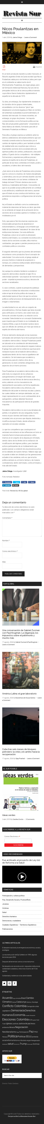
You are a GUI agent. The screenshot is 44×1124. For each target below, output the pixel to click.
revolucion (4, 1044)
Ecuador (27, 1015)
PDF (4, 70)
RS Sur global (23, 491)
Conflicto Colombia (14, 1006)
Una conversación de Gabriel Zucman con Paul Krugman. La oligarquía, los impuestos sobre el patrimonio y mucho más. (21, 634)
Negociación (21, 1027)
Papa (17, 1032)
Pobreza (4, 1037)
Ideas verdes (8, 815)
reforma (10, 1040)
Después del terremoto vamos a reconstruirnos (18, 962)
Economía (19, 1014)
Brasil (23, 998)
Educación (32, 1015)
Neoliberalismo (9, 1032)
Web (4, 562)
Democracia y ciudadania (11, 921)
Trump (23, 1043)
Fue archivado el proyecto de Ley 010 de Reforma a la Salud (21, 861)
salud (10, 1043)
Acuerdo (7, 997)
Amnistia (18, 998)
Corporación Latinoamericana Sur (22, 13)
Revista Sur (14, 491)
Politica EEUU (25, 1036)
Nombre (6, 541)
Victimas (5, 908)
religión (29, 1040)
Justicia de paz (24, 1023)
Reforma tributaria (19, 1040)
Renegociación (35, 1040)
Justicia (15, 1024)
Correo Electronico (12, 836)
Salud (4, 912)
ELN (30, 1020)
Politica (12, 1036)
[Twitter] (4, 983)
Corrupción (31, 1006)
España (34, 1020)
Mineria (12, 1027)
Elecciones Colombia (15, 1019)
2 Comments (30, 819)
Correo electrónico (10, 551)
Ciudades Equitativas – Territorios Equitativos (19, 925)
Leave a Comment (30, 37)
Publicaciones (7, 929)
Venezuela (29, 1044)
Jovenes (5, 904)
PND (36, 1032)
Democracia (18, 1010)
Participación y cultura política (13, 896)
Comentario (7, 518)
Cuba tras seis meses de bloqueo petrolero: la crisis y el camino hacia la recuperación (21, 752)
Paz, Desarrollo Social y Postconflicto (16, 900)
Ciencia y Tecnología (32, 1002)
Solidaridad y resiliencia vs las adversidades (17, 976)
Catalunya (21, 1002)
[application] (22, 877)
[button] (22, 877)
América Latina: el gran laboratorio (19, 693)
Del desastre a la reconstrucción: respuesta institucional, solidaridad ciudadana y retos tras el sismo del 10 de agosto (21, 968)
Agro (14, 998)
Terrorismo (16, 1044)
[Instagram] (9, 983)
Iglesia (9, 1023)
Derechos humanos (9, 917)
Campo (14, 1002)
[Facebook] (14, 983)
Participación (24, 1032)
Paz (31, 1031)
